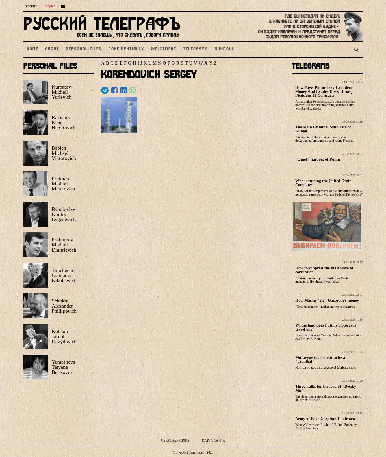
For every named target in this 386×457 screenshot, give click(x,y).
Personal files (84, 49)
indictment (163, 49)
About (52, 49)
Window (224, 49)
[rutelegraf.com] (102, 39)
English (49, 6)
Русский (30, 6)
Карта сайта (213, 441)
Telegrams (195, 49)
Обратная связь (175, 441)
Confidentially (126, 49)
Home (32, 49)
